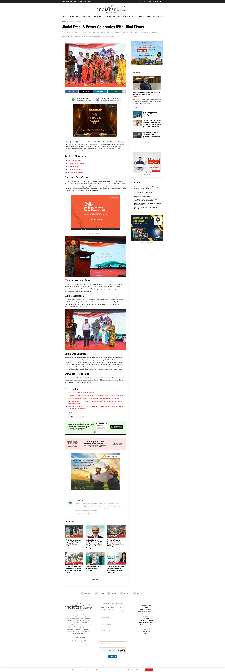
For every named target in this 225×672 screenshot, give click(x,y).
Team (146, 607)
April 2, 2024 (78, 36)
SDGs (134, 16)
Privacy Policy (146, 629)
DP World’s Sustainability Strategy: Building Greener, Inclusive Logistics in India (150, 114)
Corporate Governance (112, 16)
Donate (146, 633)
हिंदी (154, 16)
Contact (146, 627)
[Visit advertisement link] (147, 228)
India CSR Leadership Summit (79, 1)
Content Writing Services (146, 622)
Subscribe (112, 656)
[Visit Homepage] (112, 8)
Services (146, 618)
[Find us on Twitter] (155, 1)
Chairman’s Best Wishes (75, 160)
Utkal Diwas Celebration (75, 169)
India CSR (70, 36)
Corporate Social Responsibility (79, 16)
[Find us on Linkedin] (78, 641)
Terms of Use (146, 631)
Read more (138, 107)
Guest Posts (89, 1)
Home (64, 16)
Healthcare (90, 536)
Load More (95, 579)
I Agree (149, 669)
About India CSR (146, 605)
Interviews (126, 16)
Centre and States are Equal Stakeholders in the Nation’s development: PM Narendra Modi (95, 395)
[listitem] (81, 99)
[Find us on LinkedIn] (160, 1)
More (158, 16)
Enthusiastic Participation (75, 172)
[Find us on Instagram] (162, 1)
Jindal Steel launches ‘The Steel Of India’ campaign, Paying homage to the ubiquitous (94, 398)
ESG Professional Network (146, 620)
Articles (141, 16)
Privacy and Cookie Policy (137, 669)
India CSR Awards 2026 (67, 1)
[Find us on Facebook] (153, 1)
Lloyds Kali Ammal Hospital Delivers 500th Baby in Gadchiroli (93, 569)
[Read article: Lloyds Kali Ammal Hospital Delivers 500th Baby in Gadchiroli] (95, 558)
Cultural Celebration (74, 166)
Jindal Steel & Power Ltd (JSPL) (76, 416)
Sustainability (97, 16)
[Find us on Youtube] (157, 1)
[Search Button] (162, 17)
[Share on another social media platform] (124, 91)
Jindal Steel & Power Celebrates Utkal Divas (81, 392)
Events (148, 16)
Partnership (146, 614)
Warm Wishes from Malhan (76, 163)
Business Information (146, 625)
